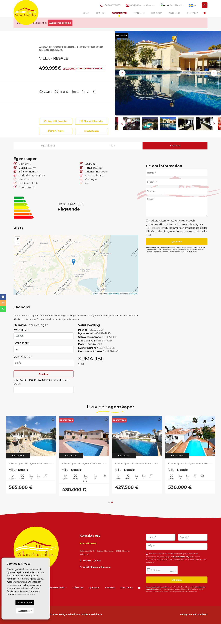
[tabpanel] (31, 455)
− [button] (18, 243)
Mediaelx (202, 614)
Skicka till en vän (93, 121)
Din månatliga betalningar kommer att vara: (42, 382)
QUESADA (156, 13)
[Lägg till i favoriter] (53, 421)
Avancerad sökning (60, 23)
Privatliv (72, 614)
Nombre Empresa (29, 12)
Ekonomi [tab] (175, 145)
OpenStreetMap (113, 293)
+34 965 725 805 (111, 5)
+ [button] (18, 239)
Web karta (96, 614)
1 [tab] (109, 502)
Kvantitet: (21, 329)
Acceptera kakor (25, 602)
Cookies (83, 614)
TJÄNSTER (139, 13)
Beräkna (43, 374)
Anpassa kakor (24, 610)
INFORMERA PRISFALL (91, 68)
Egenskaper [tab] (48, 145)
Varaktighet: (23, 356)
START (86, 13)
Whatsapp (92, 131)
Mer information (26, 594)
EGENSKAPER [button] (119, 13)
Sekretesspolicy (155, 227)
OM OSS (100, 13)
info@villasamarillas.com (142, 5)
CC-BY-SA (133, 293)
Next (214, 73)
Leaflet (95, 293)
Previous (122, 73)
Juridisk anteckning (54, 614)
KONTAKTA (192, 13)
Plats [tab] (112, 145)
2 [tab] (112, 502)
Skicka (177, 241)
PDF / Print (57, 131)
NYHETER (174, 13)
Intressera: (22, 343)
